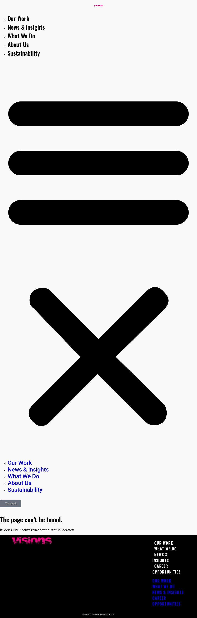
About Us (18, 44)
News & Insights (26, 27)
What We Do (21, 35)
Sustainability (24, 53)
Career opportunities (166, 569)
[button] (98, 258)
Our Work (18, 18)
